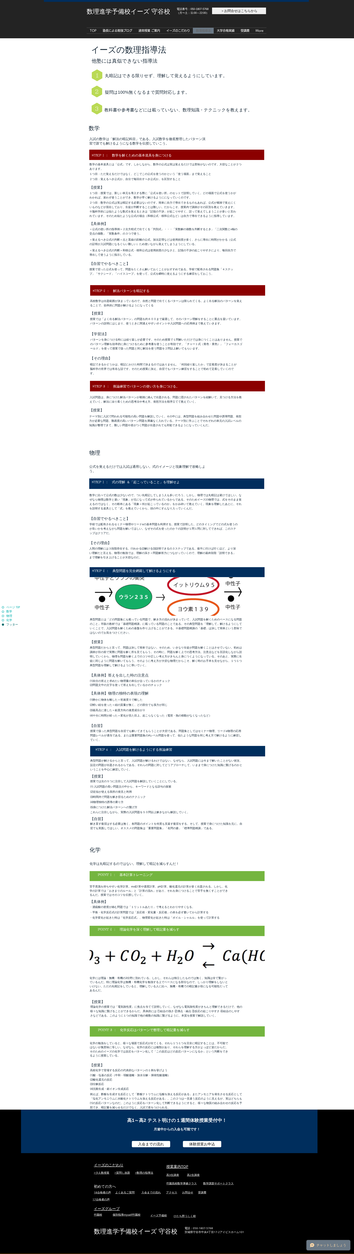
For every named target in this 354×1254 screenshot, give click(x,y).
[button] (225, 31)
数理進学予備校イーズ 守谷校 (135, 1231)
